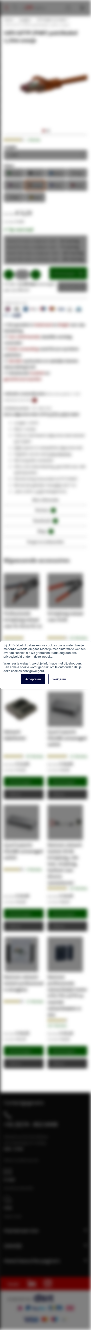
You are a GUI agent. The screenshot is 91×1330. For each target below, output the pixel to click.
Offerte (69, 286)
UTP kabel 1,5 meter (51, 19)
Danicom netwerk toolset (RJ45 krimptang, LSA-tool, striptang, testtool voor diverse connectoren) (65, 863)
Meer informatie (45, 499)
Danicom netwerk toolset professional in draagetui (23, 983)
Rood (77, 185)
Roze (14, 185)
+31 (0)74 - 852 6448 (31, 1124)
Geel (35, 197)
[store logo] (33, 2)
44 (34, 756)
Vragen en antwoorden (45, 541)
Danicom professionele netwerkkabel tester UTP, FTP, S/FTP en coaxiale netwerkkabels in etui (67, 995)
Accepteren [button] (33, 679)
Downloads (44, 520)
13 (34, 1001)
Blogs (45, 531)
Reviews (44, 510)
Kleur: (9, 165)
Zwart (35, 173)
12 (78, 756)
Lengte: (10, 146)
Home (8, 19)
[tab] (45, 501)
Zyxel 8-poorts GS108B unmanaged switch (23, 851)
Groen (14, 173)
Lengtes (25, 19)
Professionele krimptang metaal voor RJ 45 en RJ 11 (23, 619)
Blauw (56, 173)
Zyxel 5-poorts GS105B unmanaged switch (67, 738)
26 (78, 638)
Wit (14, 197)
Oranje (35, 185)
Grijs (77, 173)
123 (57, 1025)
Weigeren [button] (59, 679)
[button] (43, 130)
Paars (56, 185)
